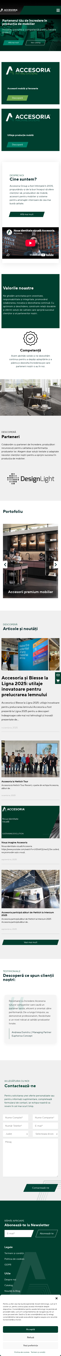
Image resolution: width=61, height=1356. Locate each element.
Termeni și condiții (38, 1352)
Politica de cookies (21, 1352)
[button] (56, 1298)
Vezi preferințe (30, 1345)
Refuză (30, 1337)
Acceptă (30, 1329)
